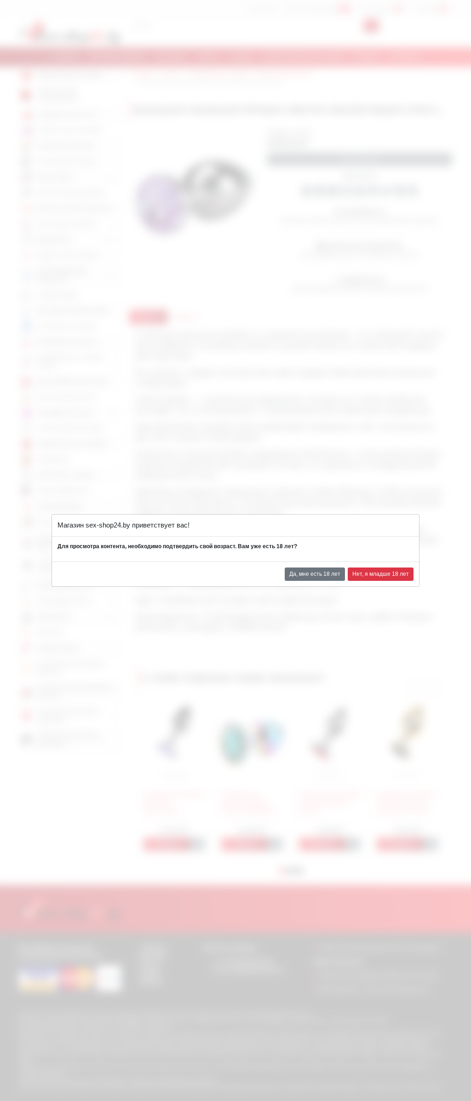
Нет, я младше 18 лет (380, 574)
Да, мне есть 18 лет (314, 574)
